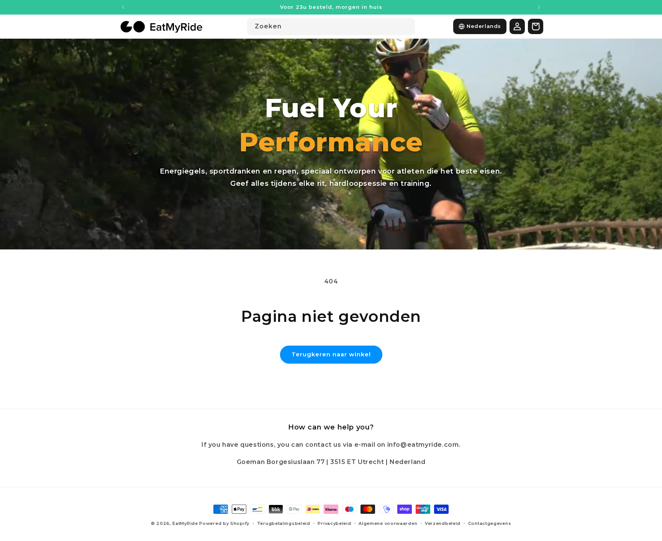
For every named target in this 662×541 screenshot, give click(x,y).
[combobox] (331, 26)
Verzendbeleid (442, 523)
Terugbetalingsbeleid (283, 523)
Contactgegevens (489, 523)
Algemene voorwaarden (388, 523)
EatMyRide (185, 523)
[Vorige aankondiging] (123, 7)
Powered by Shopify (224, 523)
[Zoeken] (406, 26)
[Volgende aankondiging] (539, 7)
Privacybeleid (334, 523)
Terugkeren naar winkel (331, 354)
